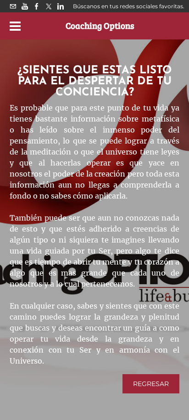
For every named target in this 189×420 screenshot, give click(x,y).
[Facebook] (36, 6)
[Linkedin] (60, 6)
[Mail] (13, 6)
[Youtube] (25, 6)
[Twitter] (48, 6)
